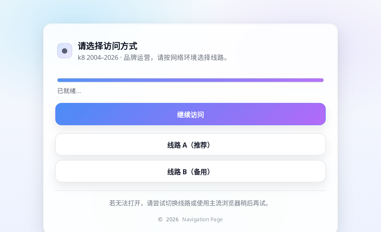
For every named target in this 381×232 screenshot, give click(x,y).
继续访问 (190, 114)
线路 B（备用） (190, 171)
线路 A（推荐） (190, 144)
